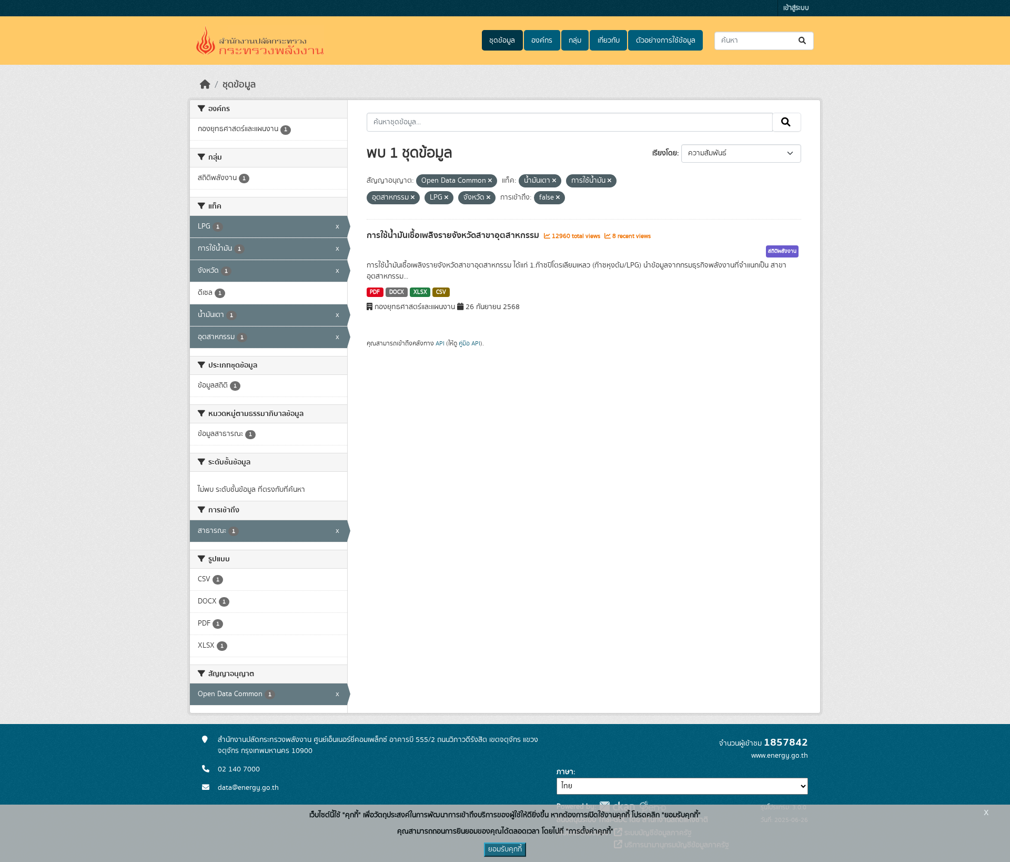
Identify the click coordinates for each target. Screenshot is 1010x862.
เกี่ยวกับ (609, 40)
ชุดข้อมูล (502, 40)
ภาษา (565, 772)
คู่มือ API (469, 343)
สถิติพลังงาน (782, 251)
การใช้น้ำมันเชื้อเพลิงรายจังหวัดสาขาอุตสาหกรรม (454, 235)
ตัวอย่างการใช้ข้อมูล (665, 40)
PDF (375, 292)
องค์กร (541, 40)
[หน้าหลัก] (205, 85)
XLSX (420, 292)
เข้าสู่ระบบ (796, 8)
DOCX (396, 292)
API (440, 343)
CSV (441, 292)
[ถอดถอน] (490, 181)
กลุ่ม (575, 40)
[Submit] (803, 41)
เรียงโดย (664, 153)
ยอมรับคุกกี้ (505, 849)
